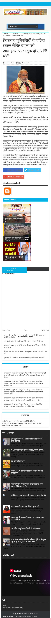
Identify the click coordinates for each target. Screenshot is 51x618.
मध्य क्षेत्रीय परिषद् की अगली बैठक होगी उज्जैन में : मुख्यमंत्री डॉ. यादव (23, 341)
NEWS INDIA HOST (31, 614)
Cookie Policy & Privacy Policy (12, 608)
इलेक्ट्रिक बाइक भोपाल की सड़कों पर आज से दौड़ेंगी (28, 495)
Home (4, 605)
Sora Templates (16, 616)
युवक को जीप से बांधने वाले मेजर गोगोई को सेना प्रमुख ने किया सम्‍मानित (27, 485)
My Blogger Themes (30, 616)
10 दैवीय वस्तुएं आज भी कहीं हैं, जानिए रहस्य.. (26, 528)
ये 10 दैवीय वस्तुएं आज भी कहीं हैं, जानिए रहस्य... (27, 450)
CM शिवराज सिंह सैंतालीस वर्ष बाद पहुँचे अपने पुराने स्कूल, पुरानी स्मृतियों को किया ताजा (28, 540)
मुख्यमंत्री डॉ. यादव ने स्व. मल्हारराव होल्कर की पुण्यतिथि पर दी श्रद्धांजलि (24, 357)
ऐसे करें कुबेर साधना (18, 461)
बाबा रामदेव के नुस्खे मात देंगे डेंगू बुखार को (25, 506)
